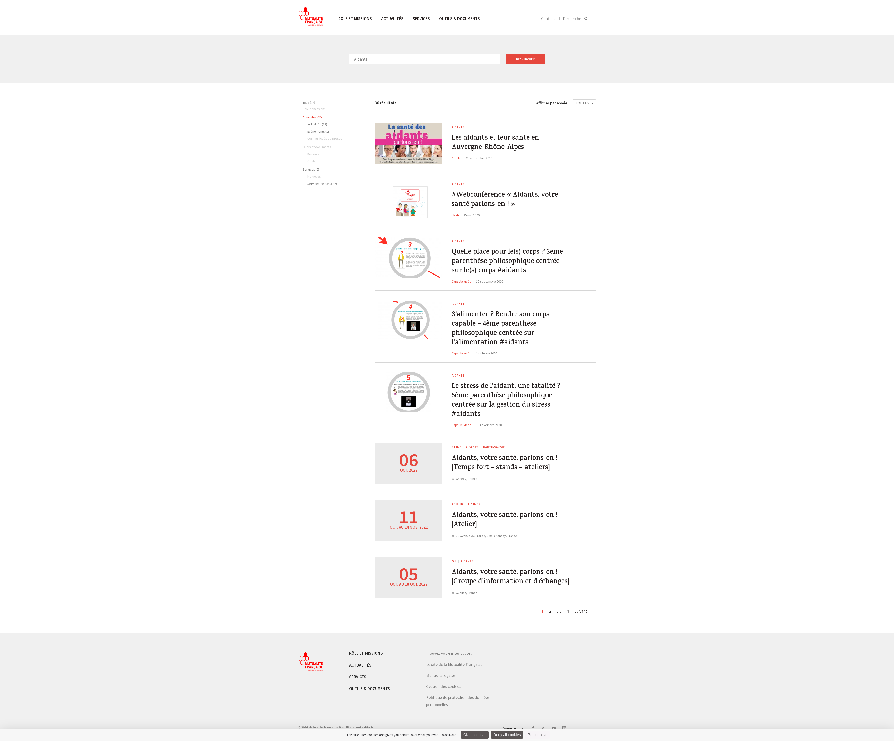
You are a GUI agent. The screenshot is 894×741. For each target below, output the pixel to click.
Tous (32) (309, 103)
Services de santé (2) (322, 184)
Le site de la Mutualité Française (454, 664)
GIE (454, 561)
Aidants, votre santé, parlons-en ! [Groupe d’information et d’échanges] (510, 577)
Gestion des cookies (443, 686)
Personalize (538, 735)
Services (421, 18)
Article (456, 158)
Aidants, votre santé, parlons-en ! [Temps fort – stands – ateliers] (505, 463)
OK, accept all (474, 735)
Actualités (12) (317, 124)
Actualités (392, 18)
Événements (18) (319, 131)
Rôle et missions (355, 18)
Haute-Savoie (494, 447)
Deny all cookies (507, 735)
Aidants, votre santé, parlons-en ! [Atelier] (505, 520)
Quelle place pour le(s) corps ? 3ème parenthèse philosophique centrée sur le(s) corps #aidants (507, 262)
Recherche (572, 18)
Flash (455, 215)
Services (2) (311, 169)
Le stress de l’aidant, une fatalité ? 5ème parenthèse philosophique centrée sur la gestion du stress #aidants (506, 400)
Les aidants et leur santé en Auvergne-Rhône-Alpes (495, 143)
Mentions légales (441, 675)
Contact (548, 18)
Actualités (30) (312, 117)
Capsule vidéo (461, 281)
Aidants (458, 127)
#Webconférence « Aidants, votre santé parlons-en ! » (505, 200)
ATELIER (457, 504)
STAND (456, 447)
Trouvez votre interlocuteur (450, 653)
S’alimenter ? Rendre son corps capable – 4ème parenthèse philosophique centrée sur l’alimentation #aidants (500, 329)
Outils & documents (459, 18)
